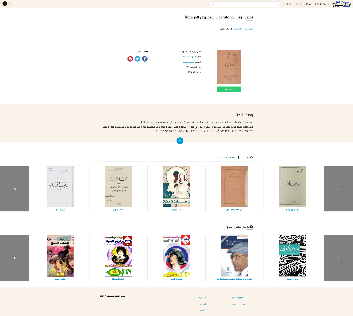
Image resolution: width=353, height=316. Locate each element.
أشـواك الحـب (176, 279)
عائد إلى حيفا (292, 279)
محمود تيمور (188, 62)
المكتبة (237, 29)
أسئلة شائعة (203, 310)
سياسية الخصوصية (237, 304)
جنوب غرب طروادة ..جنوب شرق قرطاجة (234, 279)
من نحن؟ (202, 297)
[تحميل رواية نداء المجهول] (229, 67)
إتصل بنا (203, 304)
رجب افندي (60, 209)
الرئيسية (249, 29)
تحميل (229, 89)
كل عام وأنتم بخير (234, 209)
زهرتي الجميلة (118, 279)
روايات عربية (188, 57)
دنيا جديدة (176, 209)
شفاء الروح (118, 209)
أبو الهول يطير (292, 209)
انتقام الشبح (60, 279)
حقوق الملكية (237, 297)
